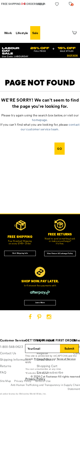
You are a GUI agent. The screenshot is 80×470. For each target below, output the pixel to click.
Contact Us (8, 353)
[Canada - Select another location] (23, 3)
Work (8, 33)
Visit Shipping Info (20, 253)
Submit (69, 348)
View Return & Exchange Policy (60, 253)
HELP (41, 4)
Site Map (5, 381)
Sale (35, 33)
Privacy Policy (42, 358)
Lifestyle (22, 33)
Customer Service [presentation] (13, 340)
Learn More (40, 302)
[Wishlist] (57, 4)
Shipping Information (15, 359)
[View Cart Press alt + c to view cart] (74, 33)
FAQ (3, 372)
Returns (5, 366)
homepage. (40, 120)
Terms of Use (43, 381)
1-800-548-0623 (11, 347)
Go (59, 148)
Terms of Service (66, 358)
